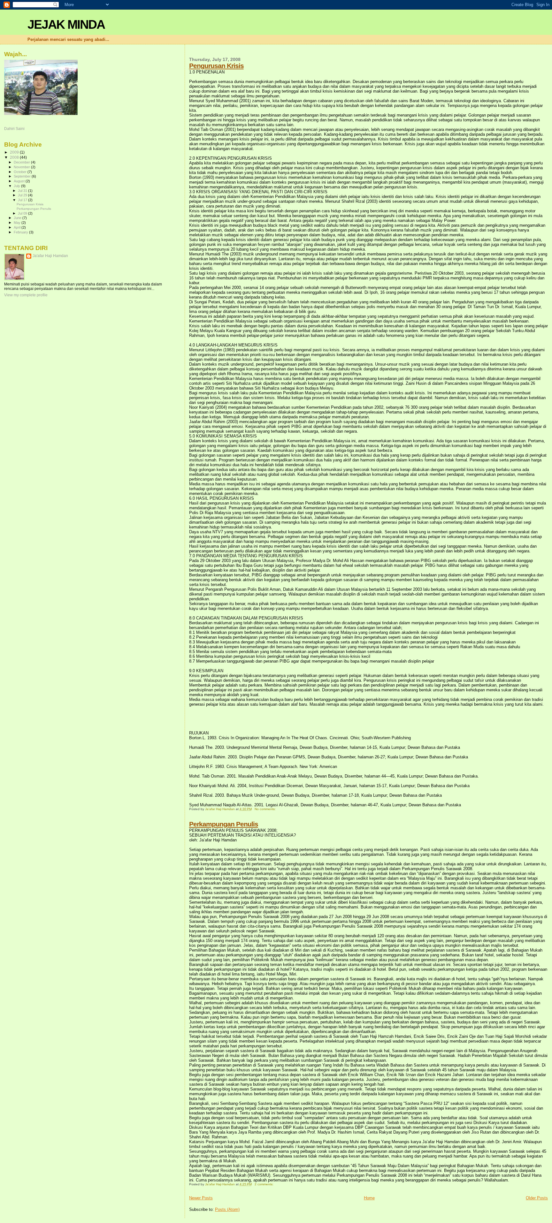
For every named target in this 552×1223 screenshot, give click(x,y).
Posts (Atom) (227, 1209)
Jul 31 (23, 191)
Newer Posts (201, 1198)
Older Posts (537, 1198)
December (22, 162)
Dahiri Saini (14, 128)
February (21, 232)
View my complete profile (26, 295)
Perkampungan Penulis (223, 824)
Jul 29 (23, 195)
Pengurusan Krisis (216, 65)
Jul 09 (23, 213)
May (17, 222)
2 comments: (264, 1184)
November (22, 167)
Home (369, 1198)
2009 (15, 152)
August (20, 181)
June (18, 218)
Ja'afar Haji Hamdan (50, 256)
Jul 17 (23, 200)
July (17, 186)
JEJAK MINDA (66, 24)
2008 (15, 157)
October (20, 172)
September (23, 176)
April (17, 227)
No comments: (266, 809)
